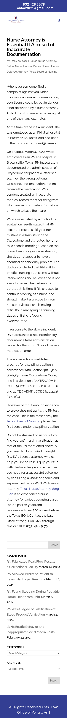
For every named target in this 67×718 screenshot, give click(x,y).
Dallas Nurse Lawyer (19, 66)
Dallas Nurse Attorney (43, 60)
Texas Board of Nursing (43, 71)
